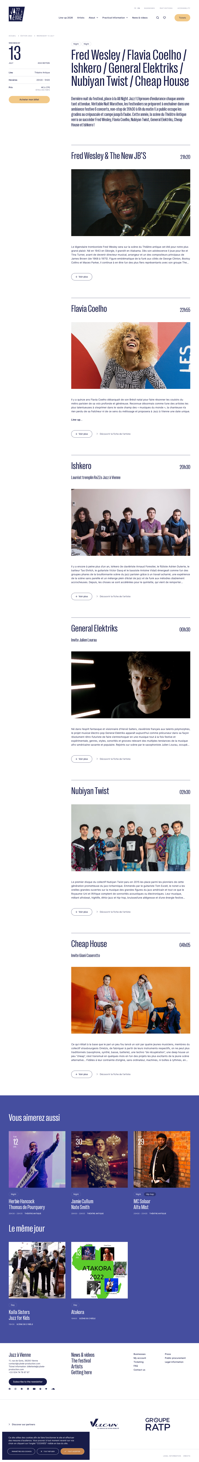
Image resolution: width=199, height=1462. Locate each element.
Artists (80, 17)
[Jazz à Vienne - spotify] (40, 1389)
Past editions (166, 8)
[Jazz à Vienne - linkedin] (28, 1389)
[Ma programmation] (164, 18)
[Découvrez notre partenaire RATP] (158, 1424)
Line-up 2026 (66, 17)
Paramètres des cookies (21, 1451)
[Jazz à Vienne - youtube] (34, 1389)
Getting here (81, 1372)
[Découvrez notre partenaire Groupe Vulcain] (104, 1424)
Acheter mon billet (29, 99)
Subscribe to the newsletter (28, 1381)
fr (135, 8)
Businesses (149, 8)
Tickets (182, 17)
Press (168, 1354)
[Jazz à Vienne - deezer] (46, 1389)
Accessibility (184, 8)
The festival (81, 1361)
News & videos (140, 17)
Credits (186, 1456)
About (92, 17)
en (139, 8)
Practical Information (113, 17)
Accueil (12, 36)
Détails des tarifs (43, 90)
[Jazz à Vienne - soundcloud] (53, 1389)
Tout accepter (74, 1451)
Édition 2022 (26, 36)
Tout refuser (49, 1451)
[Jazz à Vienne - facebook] (9, 1389)
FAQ (136, 1365)
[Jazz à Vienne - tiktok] (21, 1389)
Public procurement (175, 1358)
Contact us (139, 1369)
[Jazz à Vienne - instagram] (15, 1389)
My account (140, 1358)
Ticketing (138, 1361)
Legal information (174, 1361)
